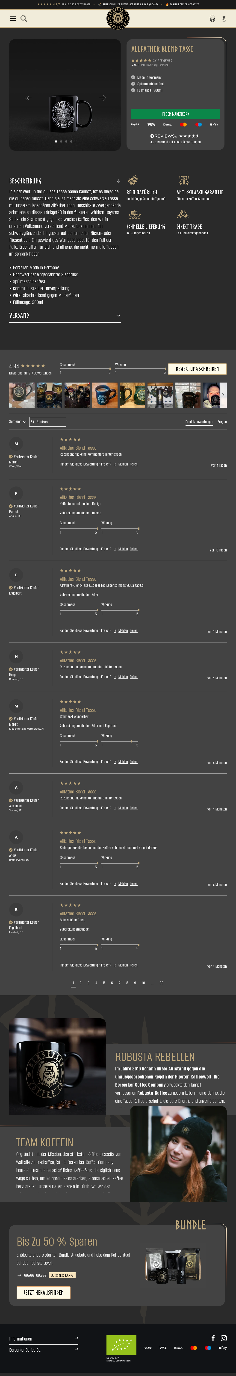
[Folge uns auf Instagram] (224, 1338)
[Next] (102, 98)
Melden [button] (123, 464)
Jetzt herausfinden (44, 1292)
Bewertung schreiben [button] (197, 369)
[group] (33, 366)
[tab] (199, 422)
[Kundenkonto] (212, 18)
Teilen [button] (134, 464)
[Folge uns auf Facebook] (213, 1338)
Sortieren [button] (15, 421)
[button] (23, 18)
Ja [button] (115, 464)
